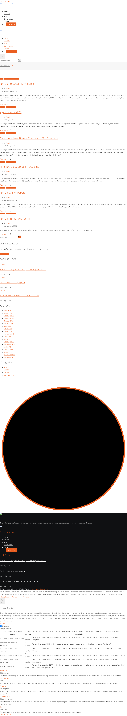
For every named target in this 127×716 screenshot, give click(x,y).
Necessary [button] (3, 623)
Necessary (6, 626)
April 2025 (7, 326)
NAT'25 (6, 370)
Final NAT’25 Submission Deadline (19, 166)
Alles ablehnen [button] (16, 597)
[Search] (1, 28)
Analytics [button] (3, 686)
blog (1, 290)
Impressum (36, 589)
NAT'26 (2, 264)
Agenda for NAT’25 (10, 112)
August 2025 (8, 323)
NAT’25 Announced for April (16, 218)
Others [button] (2, 707)
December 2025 (9, 318)
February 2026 (9, 316)
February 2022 (9, 342)
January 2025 (8, 331)
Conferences (8, 19)
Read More (4, 104)
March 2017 (8, 352)
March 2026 (8, 313)
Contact (6, 22)
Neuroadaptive (9, 375)
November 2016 (9, 357)
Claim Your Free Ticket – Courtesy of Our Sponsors (29, 138)
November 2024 (9, 334)
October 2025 (9, 321)
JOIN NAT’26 (11, 24)
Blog (5, 16)
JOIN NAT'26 (4, 254)
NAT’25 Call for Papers (12, 192)
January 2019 (8, 349)
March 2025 (8, 329)
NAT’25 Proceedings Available (17, 83)
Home (6, 11)
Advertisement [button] (5, 696)
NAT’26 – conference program (12, 282)
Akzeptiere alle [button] (28, 597)
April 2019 (7, 347)
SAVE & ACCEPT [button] (6, 715)
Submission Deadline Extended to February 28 (19, 295)
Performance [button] (4, 678)
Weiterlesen (5, 597)
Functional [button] (3, 670)
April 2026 (7, 310)
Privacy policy (45, 589)
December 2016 (9, 355)
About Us (7, 14)
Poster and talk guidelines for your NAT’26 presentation (23, 269)
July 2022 (7, 336)
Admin (8, 88)
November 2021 (9, 344)
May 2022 (7, 339)
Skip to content (5, 1)
